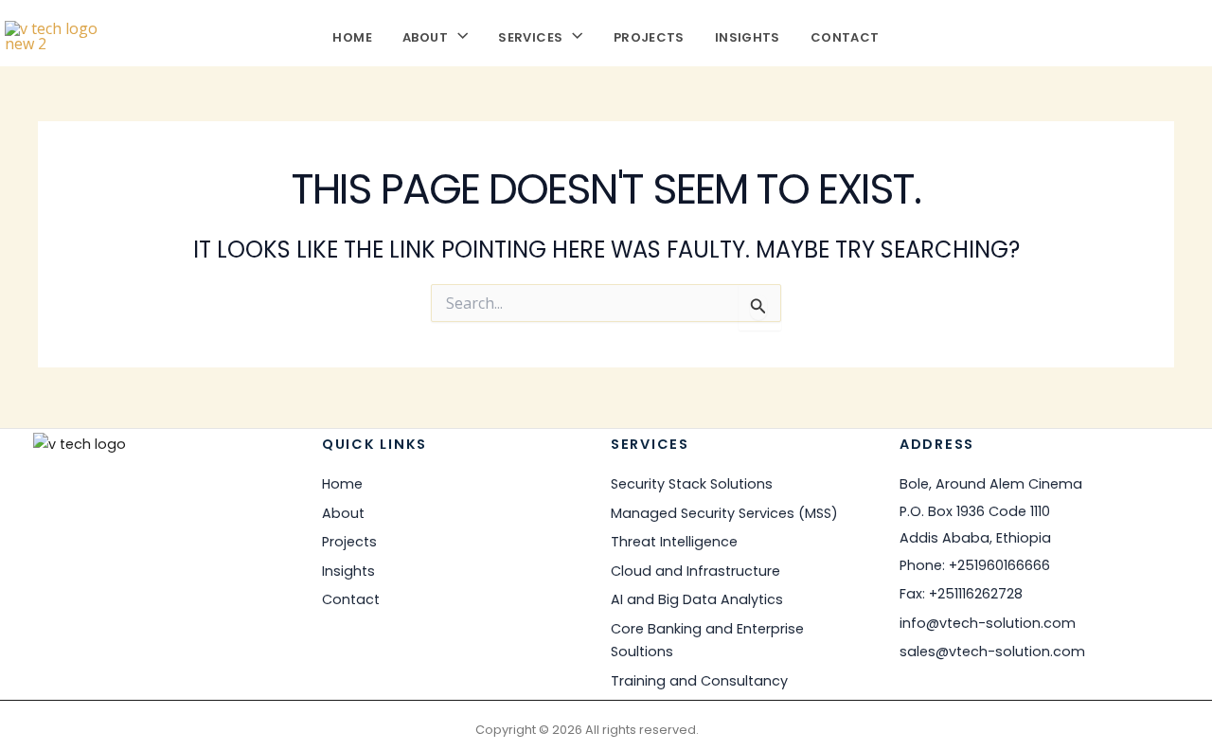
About (425, 35)
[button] (458, 35)
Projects (649, 35)
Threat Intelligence (674, 541)
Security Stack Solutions (692, 483)
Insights (747, 35)
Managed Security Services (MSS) (724, 513)
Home (352, 35)
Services (530, 35)
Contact (845, 35)
